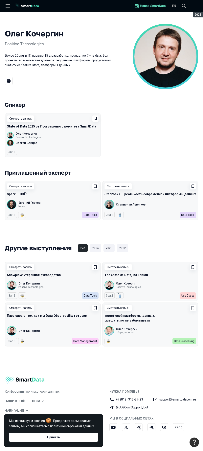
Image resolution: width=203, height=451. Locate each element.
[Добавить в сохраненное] (95, 118)
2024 (95, 248)
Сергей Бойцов (26, 143)
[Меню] (8, 6)
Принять (53, 437)
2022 (122, 248)
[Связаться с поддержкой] (194, 442)
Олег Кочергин (26, 133)
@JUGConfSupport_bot (132, 407)
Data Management (85, 341)
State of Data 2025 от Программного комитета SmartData (51, 126)
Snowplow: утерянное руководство (34, 275)
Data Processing (184, 341)
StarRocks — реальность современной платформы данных (150, 194)
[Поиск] (184, 6)
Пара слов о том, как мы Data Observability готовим (47, 316)
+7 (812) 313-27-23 (129, 399)
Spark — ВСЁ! (17, 194)
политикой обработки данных (72, 426)
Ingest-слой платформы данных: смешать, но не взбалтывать (129, 318)
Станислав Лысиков (131, 204)
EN (174, 6)
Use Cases (187, 295)
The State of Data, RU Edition (126, 275)
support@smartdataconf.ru (177, 399)
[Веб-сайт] (9, 81)
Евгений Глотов (29, 202)
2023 (109, 248)
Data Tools (90, 214)
